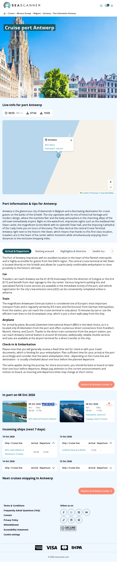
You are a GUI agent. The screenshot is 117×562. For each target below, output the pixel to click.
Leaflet (85, 192)
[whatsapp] (71, 512)
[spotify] (79, 520)
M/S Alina (50, 144)
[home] (4, 13)
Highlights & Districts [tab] (73, 251)
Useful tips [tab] (98, 251)
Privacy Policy (11, 520)
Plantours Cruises (14, 453)
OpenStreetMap (107, 192)
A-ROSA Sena (69, 450)
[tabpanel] (58, 315)
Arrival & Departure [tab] (17, 251)
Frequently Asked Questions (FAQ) (22, 510)
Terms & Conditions (14, 505)
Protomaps (93, 192)
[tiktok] (63, 520)
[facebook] (63, 512)
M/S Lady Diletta (13, 450)
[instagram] (79, 512)
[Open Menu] (111, 6)
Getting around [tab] (44, 251)
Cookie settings (12, 534)
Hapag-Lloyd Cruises (96, 418)
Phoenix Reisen (48, 418)
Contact (8, 515)
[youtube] (86, 512)
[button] (58, 155)
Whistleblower (11, 524)
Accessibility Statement (16, 529)
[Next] (112, 251)
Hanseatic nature (54, 148)
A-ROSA (81, 450)
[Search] (101, 6)
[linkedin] (71, 520)
